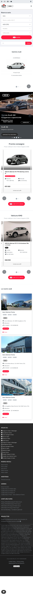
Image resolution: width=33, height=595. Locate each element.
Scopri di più (17, 72)
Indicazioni (6, 323)
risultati (16, 37)
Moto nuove (4, 470)
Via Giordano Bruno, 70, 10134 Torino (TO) (14, 363)
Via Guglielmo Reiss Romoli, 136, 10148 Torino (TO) (16, 406)
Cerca (28, 43)
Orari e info (5, 328)
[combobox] (16, 16)
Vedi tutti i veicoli (16, 204)
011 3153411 (6, 368)
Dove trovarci (5, 487)
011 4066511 (7, 325)
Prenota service (5, 479)
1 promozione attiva (17, 75)
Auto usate (4, 466)
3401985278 (15, 325)
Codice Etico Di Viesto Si (8, 492)
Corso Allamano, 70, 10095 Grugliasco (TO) (15, 321)
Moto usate (4, 472)
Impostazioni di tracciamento (16, 563)
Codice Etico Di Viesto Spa (8, 489)
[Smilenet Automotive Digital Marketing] (16, 566)
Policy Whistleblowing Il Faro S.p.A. (11, 504)
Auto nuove (4, 464)
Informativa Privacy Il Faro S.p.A (10, 507)
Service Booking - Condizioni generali (11, 509)
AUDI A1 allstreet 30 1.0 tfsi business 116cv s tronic (17, 244)
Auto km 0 (4, 468)
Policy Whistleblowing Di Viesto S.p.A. (11, 502)
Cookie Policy (12, 561)
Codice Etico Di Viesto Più (8, 490)
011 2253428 (7, 410)
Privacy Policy (20, 561)
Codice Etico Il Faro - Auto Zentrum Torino (13, 494)
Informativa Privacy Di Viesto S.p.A (11, 506)
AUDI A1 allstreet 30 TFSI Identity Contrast (17, 172)
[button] (10, 6)
